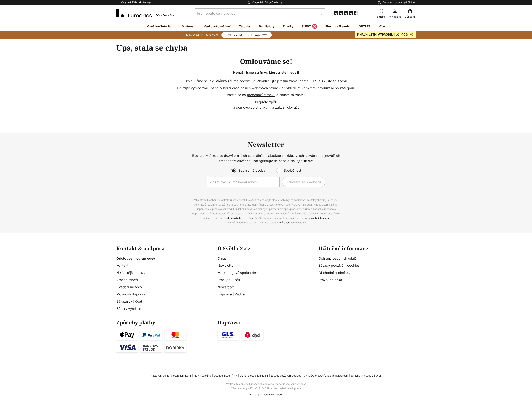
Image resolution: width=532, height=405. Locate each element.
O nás (222, 258)
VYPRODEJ (246, 35)
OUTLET (364, 26)
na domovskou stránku (249, 107)
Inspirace (225, 294)
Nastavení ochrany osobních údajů (170, 375)
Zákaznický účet (129, 301)
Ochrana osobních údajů (338, 258)
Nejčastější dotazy (130, 272)
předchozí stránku (261, 95)
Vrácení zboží (127, 279)
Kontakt (122, 265)
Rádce (240, 294)
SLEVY (306, 26)
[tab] (164, 279)
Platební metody (129, 287)
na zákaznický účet (285, 107)
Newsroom (226, 287)
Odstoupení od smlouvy (135, 258)
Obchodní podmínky (334, 272)
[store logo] (146, 13)
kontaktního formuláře (241, 218)
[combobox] (260, 13)
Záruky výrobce (128, 308)
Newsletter (226, 265)
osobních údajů (320, 218)
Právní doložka (330, 279)
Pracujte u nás (229, 279)
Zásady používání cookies (339, 265)
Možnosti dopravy (130, 294)
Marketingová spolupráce (238, 272)
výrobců (285, 222)
